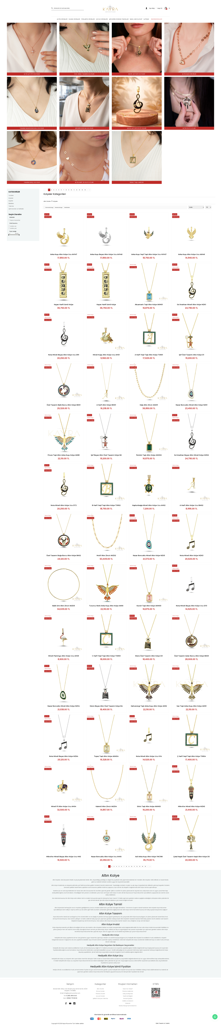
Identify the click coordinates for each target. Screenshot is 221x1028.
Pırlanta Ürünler (88, 19)
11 (134, 866)
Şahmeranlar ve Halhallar (16, 209)
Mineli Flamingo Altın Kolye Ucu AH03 (63, 656)
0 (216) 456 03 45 (71, 995)
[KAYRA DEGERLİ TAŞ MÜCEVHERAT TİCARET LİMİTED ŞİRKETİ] (110, 8)
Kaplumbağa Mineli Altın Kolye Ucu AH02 (148, 505)
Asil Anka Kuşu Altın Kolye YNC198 (149, 857)
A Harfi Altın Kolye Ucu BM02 (191, 505)
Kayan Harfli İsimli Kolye (63, 305)
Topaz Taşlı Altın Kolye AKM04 (106, 756)
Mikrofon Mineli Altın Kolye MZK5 (191, 806)
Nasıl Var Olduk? (128, 989)
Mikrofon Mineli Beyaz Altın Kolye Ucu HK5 (63, 857)
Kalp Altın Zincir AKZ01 (149, 405)
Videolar (127, 1003)
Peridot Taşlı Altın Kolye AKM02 (149, 455)
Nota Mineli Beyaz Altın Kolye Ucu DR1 (63, 355)
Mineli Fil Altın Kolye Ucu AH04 (63, 806)
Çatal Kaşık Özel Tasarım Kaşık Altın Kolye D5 (191, 857)
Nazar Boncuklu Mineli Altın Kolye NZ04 (63, 706)
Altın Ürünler (62, 19)
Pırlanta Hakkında (127, 991)
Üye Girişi (152, 8)
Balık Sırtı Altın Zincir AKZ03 (63, 606)
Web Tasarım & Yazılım (163, 1023)
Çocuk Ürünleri (102, 19)
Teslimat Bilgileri (128, 996)
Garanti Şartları (127, 998)
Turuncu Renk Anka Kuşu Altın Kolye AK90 (106, 606)
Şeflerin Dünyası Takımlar (119, 19)
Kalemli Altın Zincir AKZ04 (106, 806)
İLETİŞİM (146, 19)
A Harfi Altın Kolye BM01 (106, 405)
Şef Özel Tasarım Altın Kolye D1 (191, 355)
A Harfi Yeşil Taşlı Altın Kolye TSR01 (149, 355)
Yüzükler (11, 195)
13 (79, 190)
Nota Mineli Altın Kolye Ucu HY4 (149, 756)
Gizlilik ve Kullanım (127, 1001)
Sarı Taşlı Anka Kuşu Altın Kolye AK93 (191, 706)
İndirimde (67, 207)
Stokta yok (13, 228)
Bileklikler (11, 203)
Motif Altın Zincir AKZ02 (106, 555)
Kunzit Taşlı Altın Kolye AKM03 (149, 606)
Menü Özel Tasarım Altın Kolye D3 (149, 656)
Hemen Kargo (58, 207)
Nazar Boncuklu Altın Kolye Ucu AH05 (106, 857)
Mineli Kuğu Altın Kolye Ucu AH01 (106, 355)
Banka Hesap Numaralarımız (127, 1006)
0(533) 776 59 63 (72, 998)
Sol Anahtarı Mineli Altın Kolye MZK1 (191, 305)
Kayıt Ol (160, 8)
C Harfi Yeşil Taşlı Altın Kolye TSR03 (106, 656)
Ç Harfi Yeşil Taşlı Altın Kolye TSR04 (191, 756)
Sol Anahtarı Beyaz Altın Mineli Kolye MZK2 (191, 455)
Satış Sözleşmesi (128, 994)
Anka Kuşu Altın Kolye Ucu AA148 (191, 254)
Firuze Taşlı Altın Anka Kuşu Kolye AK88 (64, 455)
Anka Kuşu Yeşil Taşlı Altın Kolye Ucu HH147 (148, 254)
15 (85, 190)
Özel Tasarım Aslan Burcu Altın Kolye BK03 (191, 656)
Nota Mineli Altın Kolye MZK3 (191, 555)
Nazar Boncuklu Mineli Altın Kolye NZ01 (191, 405)
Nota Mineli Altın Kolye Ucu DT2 (64, 505)
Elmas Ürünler (74, 19)
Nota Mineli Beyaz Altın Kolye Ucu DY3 (191, 606)
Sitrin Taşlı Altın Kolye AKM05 (149, 806)
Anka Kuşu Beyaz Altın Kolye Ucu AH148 (106, 254)
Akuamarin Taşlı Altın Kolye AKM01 (149, 305)
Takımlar (11, 206)
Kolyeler (55, 201)
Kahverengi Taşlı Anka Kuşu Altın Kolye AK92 (149, 706)
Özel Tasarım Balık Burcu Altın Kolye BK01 (63, 405)
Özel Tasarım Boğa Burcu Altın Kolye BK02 (63, 555)
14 (82, 190)
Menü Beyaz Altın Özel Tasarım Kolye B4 (106, 706)
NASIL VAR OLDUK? (136, 19)
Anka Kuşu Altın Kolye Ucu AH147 (63, 254)
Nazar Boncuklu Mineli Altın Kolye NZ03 (149, 555)
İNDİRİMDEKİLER (156, 19)
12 (76, 190)
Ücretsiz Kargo (49, 207)
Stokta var (13, 226)
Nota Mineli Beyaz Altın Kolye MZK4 (63, 756)
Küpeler (11, 201)
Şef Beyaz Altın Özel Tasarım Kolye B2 (106, 455)
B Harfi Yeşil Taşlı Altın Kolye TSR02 (106, 505)
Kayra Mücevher (15, 220)
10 (71, 190)
